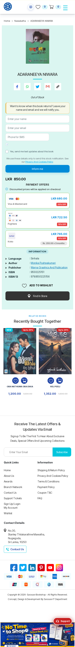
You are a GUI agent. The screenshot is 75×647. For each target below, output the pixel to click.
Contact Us (10, 492)
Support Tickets (13, 498)
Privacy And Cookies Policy (39, 161)
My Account (10, 507)
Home (7, 21)
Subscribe (62, 452)
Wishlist (8, 513)
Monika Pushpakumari (43, 262)
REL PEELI (55, 386)
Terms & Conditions (48, 481)
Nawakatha (20, 21)
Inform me (37, 168)
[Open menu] (65, 8)
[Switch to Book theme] (30, 7)
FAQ (40, 498)
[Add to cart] (24, 380)
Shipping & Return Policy (51, 470)
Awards (8, 481)
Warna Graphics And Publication (49, 267)
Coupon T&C (45, 492)
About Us (9, 475)
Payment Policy (46, 487)
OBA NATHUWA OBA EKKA (20, 386)
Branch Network (13, 487)
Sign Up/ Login (12, 503)
